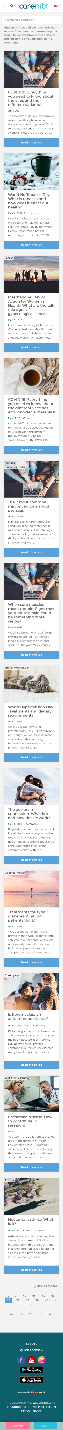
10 (11, 1314)
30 (30, 1314)
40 (47, 1300)
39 (37, 1300)
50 (50, 1314)
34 (43, 1296)
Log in (45, 1425)
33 (33, 1296)
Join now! (17, 1425)
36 (8, 1300)
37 (17, 1300)
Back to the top (47, 1286)
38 (27, 1300)
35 (52, 1296)
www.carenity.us (22, 1403)
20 (21, 1314)
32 (24, 1296)
